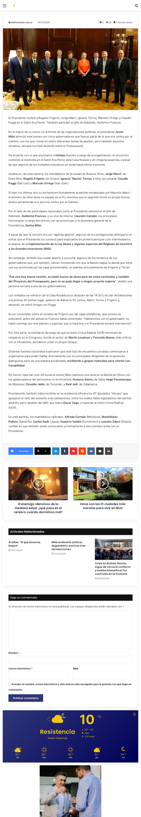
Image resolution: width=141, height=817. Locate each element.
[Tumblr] (64, 451)
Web (75, 668)
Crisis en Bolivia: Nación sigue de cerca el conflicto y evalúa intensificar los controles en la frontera (113, 569)
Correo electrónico (20, 668)
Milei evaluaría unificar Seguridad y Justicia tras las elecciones (68, 545)
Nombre (14, 652)
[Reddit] (82, 451)
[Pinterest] (73, 451)
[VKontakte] (91, 451)
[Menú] (4, 7)
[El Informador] (28, 5)
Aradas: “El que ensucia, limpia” (24, 544)
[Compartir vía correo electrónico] (100, 451)
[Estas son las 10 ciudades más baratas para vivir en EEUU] (103, 483)
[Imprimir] (108, 451)
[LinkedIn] (55, 451)
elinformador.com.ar (22, 22)
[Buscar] (136, 7)
